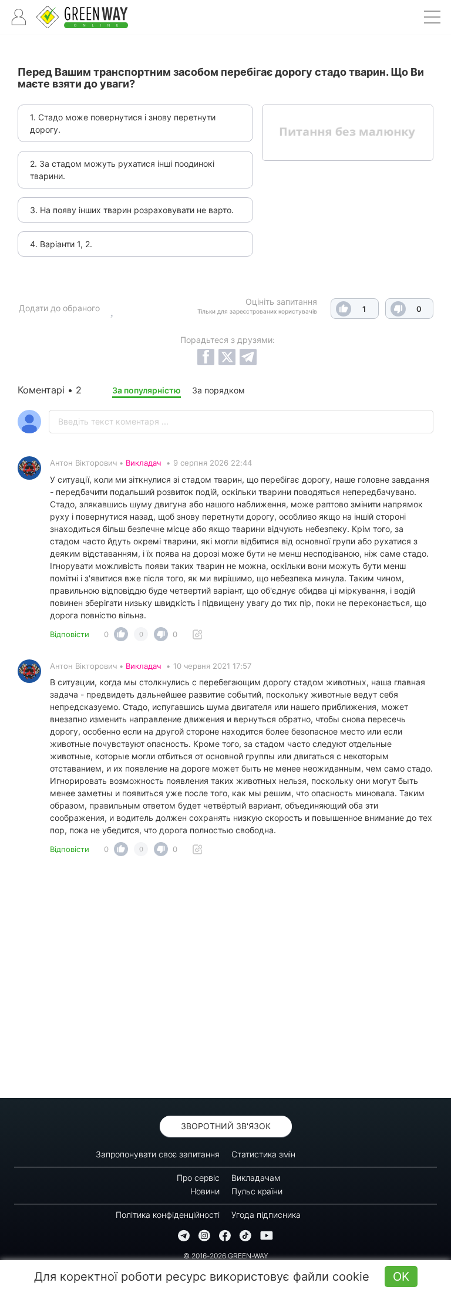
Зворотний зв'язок (226, 1126)
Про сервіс (198, 1177)
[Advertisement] (225, 980)
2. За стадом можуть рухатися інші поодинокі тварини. (122, 170)
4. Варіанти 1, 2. (61, 244)
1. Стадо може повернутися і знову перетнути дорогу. (123, 123)
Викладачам (255, 1177)
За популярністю (146, 390)
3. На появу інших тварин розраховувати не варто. (132, 210)
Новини (205, 1191)
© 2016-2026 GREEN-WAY (225, 1255)
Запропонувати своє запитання (158, 1154)
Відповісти (69, 634)
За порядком (218, 390)
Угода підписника (266, 1214)
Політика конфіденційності (168, 1214)
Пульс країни (256, 1191)
